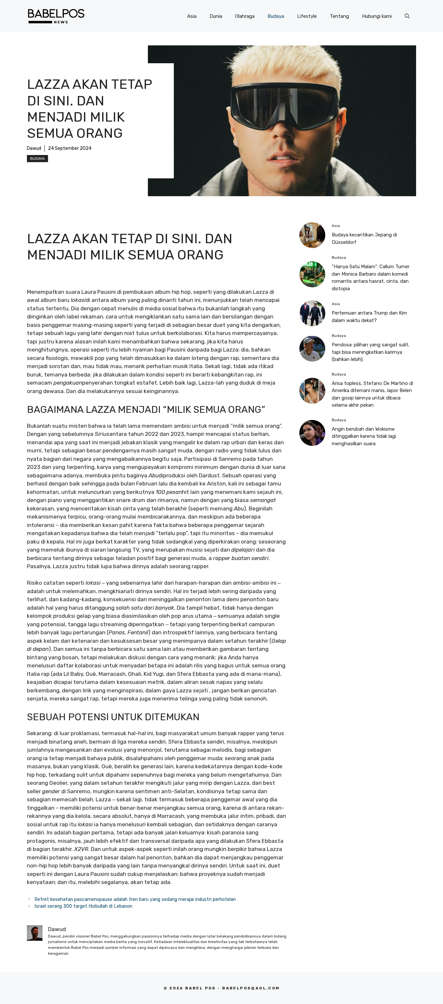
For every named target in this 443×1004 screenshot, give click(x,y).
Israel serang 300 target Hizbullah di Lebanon (83, 906)
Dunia (216, 16)
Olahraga (245, 16)
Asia (192, 16)
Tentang (339, 16)
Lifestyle (307, 16)
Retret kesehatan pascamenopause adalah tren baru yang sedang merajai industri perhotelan (135, 899)
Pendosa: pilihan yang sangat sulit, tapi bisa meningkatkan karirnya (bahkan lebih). (371, 352)
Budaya (276, 16)
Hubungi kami (377, 16)
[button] (407, 16)
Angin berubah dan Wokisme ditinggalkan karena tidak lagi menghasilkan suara (364, 436)
